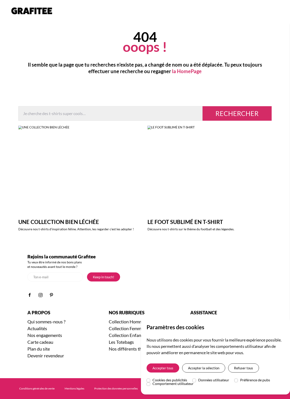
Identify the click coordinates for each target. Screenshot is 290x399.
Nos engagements (44, 335)
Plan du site (38, 348)
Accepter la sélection (203, 368)
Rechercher (237, 113)
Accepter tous (162, 368)
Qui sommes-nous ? (46, 321)
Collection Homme (127, 321)
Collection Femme (126, 328)
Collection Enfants (127, 335)
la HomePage (187, 71)
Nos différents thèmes (130, 348)
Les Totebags (121, 342)
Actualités (37, 328)
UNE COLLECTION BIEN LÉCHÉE (58, 222)
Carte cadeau (40, 342)
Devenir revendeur (45, 355)
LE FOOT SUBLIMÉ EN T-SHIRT (185, 222)
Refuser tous (243, 368)
